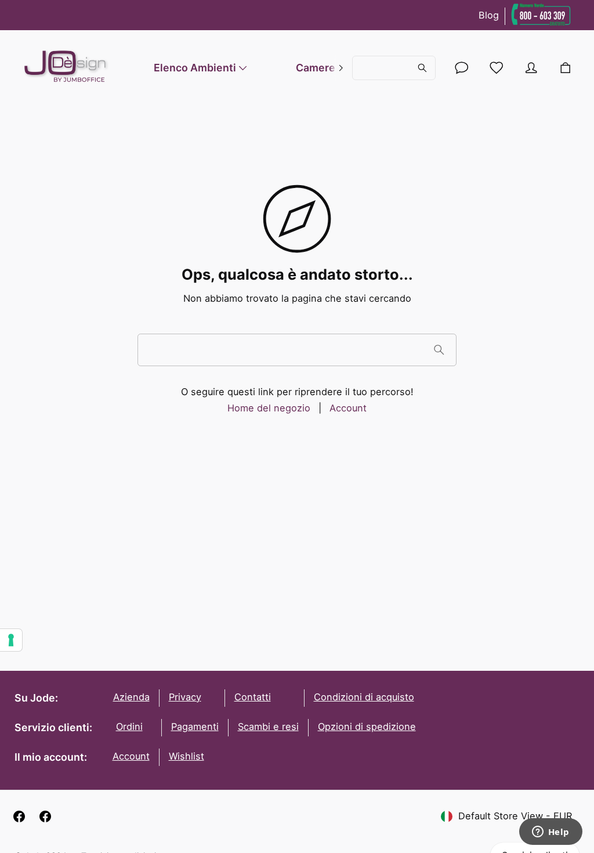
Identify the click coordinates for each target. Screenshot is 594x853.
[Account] (461, 68)
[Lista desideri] (496, 68)
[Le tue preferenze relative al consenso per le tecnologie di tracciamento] (11, 640)
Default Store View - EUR (515, 816)
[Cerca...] (393, 68)
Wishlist (186, 756)
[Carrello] (564, 67)
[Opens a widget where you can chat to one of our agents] (550, 832)
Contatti (252, 697)
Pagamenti (195, 726)
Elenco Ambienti (195, 68)
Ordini (129, 726)
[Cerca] (438, 349)
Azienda (131, 697)
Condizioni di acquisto (364, 697)
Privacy (185, 697)
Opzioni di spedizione (367, 726)
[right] (340, 68)
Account (348, 408)
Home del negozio (268, 408)
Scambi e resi (268, 726)
